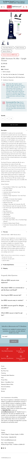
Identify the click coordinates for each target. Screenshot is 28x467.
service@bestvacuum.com (10, 440)
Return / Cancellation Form (7, 382)
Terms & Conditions (5, 386)
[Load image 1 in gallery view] (14, 26)
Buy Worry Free (4, 371)
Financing (3, 373)
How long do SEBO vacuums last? (11, 295)
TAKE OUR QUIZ (21, 2)
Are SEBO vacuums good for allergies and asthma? (12, 306)
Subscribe (14, 341)
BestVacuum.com (7, 457)
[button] (3, 43)
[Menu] (1, 6)
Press (2, 377)
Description (4, 130)
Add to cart (14, 125)
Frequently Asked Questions (7, 375)
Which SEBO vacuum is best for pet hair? (11, 314)
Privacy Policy (4, 380)
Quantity (3, 115)
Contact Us (3, 389)
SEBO (4, 66)
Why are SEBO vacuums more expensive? (10, 281)
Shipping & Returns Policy (7, 384)
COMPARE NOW (12, 2)
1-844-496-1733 (12, 437)
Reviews (3, 391)
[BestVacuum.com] (14, 7)
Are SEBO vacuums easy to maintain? (12, 300)
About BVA (3, 368)
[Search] (4, 6)
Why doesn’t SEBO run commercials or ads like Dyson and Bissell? (12, 289)
